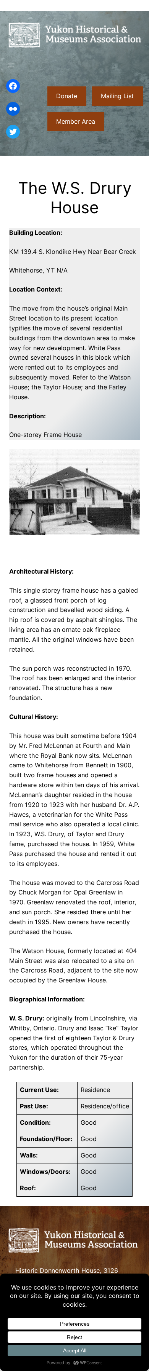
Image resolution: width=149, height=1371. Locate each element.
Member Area (75, 121)
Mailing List (117, 96)
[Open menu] (10, 65)
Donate (66, 96)
